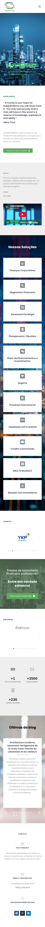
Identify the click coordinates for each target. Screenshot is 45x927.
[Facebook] (16, 913)
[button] (18, 150)
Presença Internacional (22, 404)
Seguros (22, 383)
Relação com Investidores (22, 492)
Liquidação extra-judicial (23, 426)
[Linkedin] (28, 913)
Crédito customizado (22, 448)
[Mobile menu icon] (40, 6)
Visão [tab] (5, 192)
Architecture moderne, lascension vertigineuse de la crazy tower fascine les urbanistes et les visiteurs (22, 747)
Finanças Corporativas (22, 270)
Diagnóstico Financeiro (22, 292)
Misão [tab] (6, 173)
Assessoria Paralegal (22, 314)
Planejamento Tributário (22, 336)
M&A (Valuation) (22, 470)
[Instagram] (22, 913)
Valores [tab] (7, 196)
